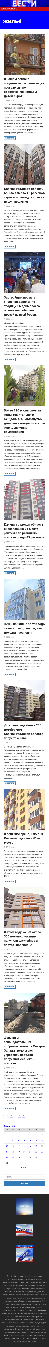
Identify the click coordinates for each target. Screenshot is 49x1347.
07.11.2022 (10, 847)
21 (30, 1152)
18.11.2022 (10, 743)
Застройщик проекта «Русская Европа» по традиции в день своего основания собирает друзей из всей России (22, 306)
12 (19, 1146)
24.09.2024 (10, 319)
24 (7, 1157)
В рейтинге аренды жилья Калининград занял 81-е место (23, 838)
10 (7, 1146)
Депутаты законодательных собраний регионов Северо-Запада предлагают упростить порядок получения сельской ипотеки (24, 1050)
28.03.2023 (10, 637)
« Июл (23, 1167)
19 (19, 1152)
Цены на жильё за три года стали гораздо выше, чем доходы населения (24, 628)
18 (13, 1152)
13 (24, 1146)
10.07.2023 (10, 542)
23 (42, 1152)
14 (30, 1146)
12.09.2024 (10, 436)
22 (36, 1152)
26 (19, 1157)
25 (13, 1157)
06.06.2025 (10, 206)
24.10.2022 (10, 1068)
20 (24, 1152)
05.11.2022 (10, 949)
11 (13, 1146)
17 (7, 1152)
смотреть (9, 138)
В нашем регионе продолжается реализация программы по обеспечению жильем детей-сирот (24, 87)
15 (36, 1146)
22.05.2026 (10, 101)
